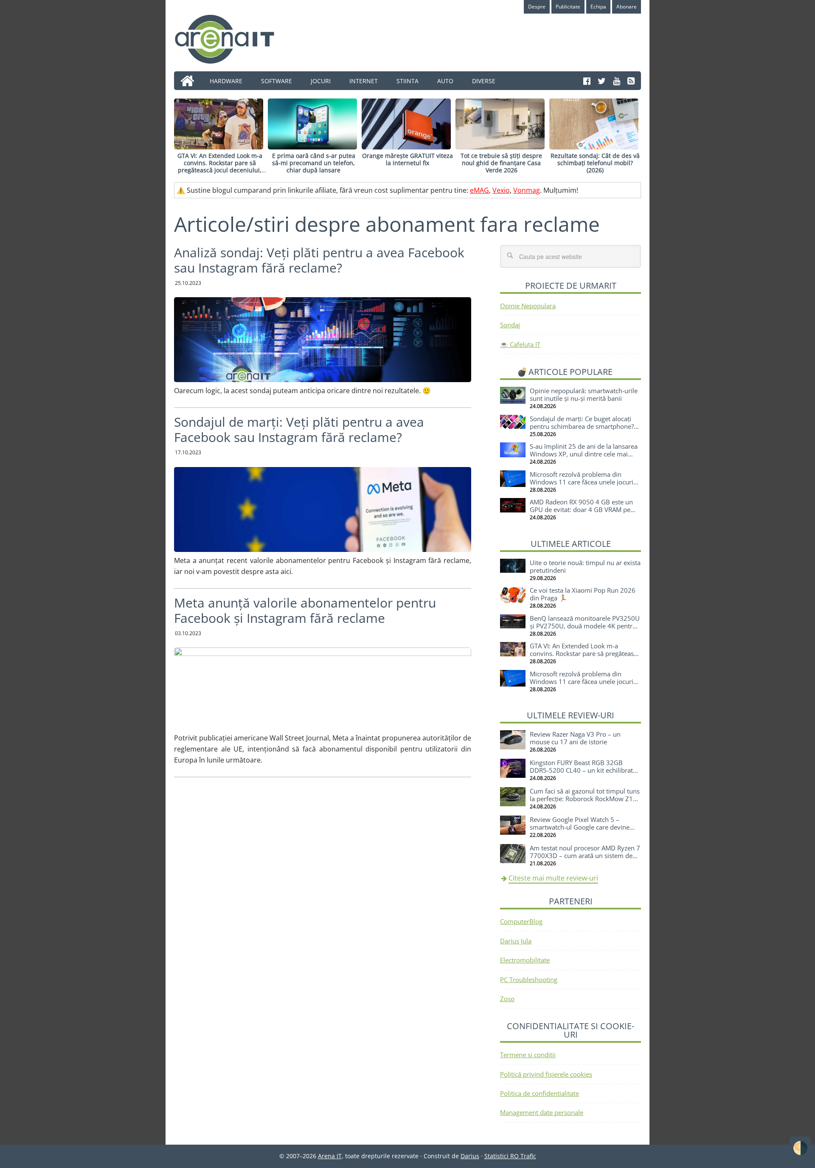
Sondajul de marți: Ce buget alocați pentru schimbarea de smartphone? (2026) (582, 426)
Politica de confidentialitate (539, 1093)
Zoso (507, 998)
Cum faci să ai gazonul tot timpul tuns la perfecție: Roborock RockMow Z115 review (585, 799)
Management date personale (541, 1112)
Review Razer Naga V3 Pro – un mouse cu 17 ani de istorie (575, 738)
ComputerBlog (521, 921)
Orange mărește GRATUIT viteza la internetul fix (407, 159)
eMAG (479, 190)
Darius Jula (515, 941)
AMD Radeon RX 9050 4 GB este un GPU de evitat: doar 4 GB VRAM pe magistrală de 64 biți (581, 509)
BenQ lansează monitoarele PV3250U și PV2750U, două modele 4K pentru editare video (585, 626)
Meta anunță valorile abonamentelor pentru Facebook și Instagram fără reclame (305, 610)
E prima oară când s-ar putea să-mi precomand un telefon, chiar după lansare (313, 163)
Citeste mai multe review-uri (553, 878)
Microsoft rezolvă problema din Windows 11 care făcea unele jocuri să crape (581, 482)
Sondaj (510, 325)
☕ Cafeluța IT (520, 344)
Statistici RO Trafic (510, 1156)
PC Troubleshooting (528, 979)
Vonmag (526, 190)
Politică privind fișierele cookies (546, 1074)
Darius (470, 1156)
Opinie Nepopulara (528, 305)
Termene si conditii (528, 1054)
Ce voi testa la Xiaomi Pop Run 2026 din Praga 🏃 (582, 594)
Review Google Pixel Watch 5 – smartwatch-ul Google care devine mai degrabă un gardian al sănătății (581, 827)
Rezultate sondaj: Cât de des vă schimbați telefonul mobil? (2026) (595, 163)
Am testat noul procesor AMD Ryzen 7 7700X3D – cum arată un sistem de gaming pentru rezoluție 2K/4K (585, 855)
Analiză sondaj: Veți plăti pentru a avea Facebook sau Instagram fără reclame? (319, 260)
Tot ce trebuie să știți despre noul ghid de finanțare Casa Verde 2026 (501, 163)
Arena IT (231, 39)
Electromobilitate (525, 960)
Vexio (501, 190)
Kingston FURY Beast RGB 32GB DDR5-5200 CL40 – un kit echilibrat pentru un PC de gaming (581, 770)
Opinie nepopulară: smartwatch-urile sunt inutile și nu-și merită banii (584, 394)
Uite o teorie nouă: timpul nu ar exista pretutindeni (585, 566)
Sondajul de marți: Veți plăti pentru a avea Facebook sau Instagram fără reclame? (299, 429)
